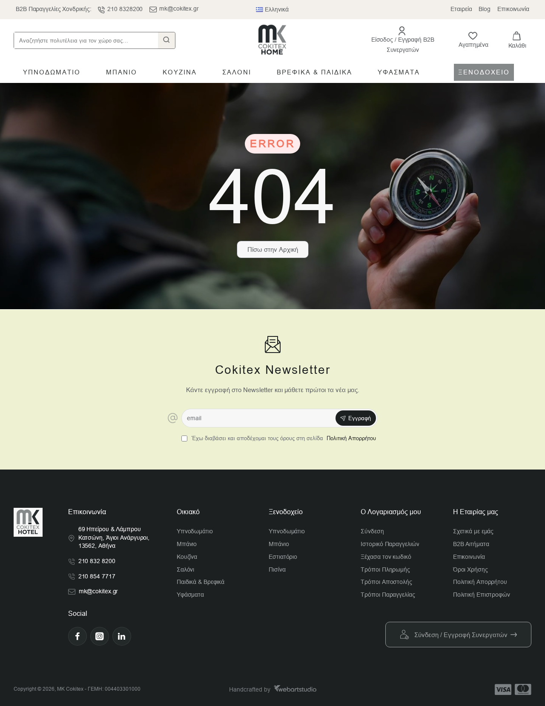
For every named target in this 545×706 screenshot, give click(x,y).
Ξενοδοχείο (286, 511)
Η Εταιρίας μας (475, 511)
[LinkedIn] (121, 636)
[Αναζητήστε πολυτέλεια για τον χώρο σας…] (166, 40)
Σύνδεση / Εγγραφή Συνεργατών (461, 634)
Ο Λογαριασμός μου (391, 511)
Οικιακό (188, 511)
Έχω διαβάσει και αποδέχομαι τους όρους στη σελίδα (283, 438)
